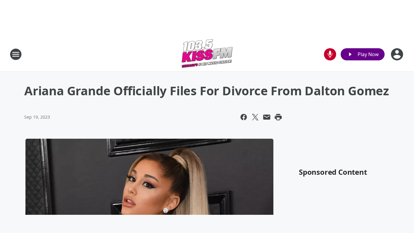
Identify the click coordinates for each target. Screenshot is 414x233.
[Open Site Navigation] (16, 54)
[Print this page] (278, 117)
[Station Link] (207, 54)
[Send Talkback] (330, 54)
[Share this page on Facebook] (243, 117)
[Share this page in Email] (266, 117)
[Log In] (397, 54)
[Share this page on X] (255, 117)
